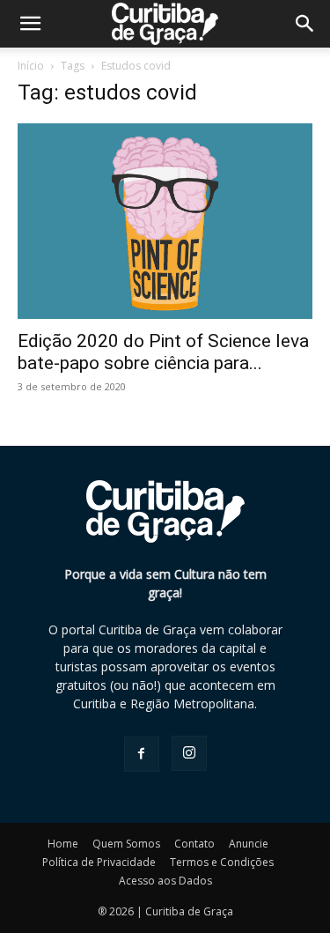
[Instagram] (189, 753)
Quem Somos (126, 843)
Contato (194, 843)
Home (63, 843)
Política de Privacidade (99, 862)
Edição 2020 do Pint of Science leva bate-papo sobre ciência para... (163, 352)
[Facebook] (141, 754)
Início (31, 65)
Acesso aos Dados (165, 880)
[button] (305, 24)
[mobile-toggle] (30, 24)
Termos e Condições (222, 862)
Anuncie (248, 843)
